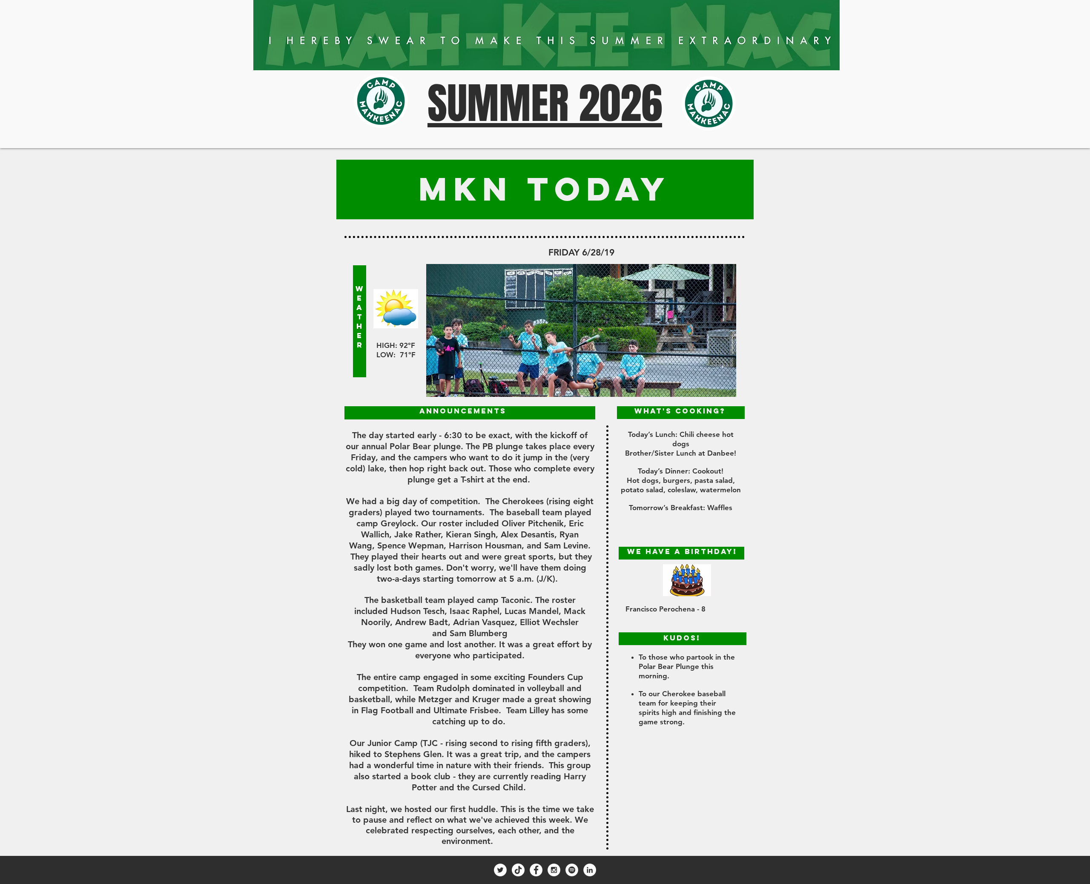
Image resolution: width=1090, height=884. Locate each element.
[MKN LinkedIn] (589, 870)
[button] (581, 330)
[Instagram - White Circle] (554, 870)
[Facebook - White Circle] (536, 870)
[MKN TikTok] (518, 870)
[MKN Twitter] (500, 870)
